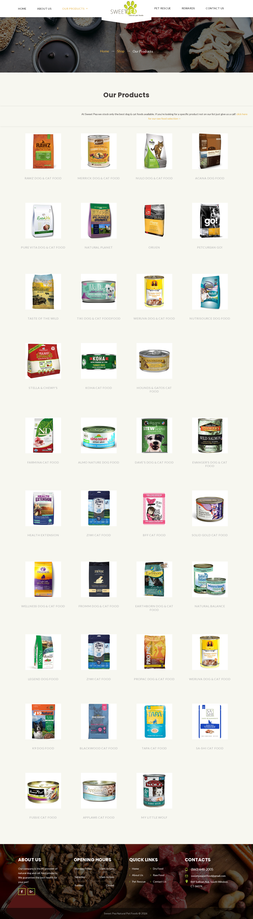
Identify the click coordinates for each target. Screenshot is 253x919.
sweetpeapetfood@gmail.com (208, 875)
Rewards (188, 8)
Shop (120, 51)
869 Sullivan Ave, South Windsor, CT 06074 (209, 884)
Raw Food (158, 875)
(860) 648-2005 (202, 869)
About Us (44, 8)
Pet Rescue (162, 8)
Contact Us (215, 8)
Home (22, 8)
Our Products (73, 8)
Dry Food (158, 868)
